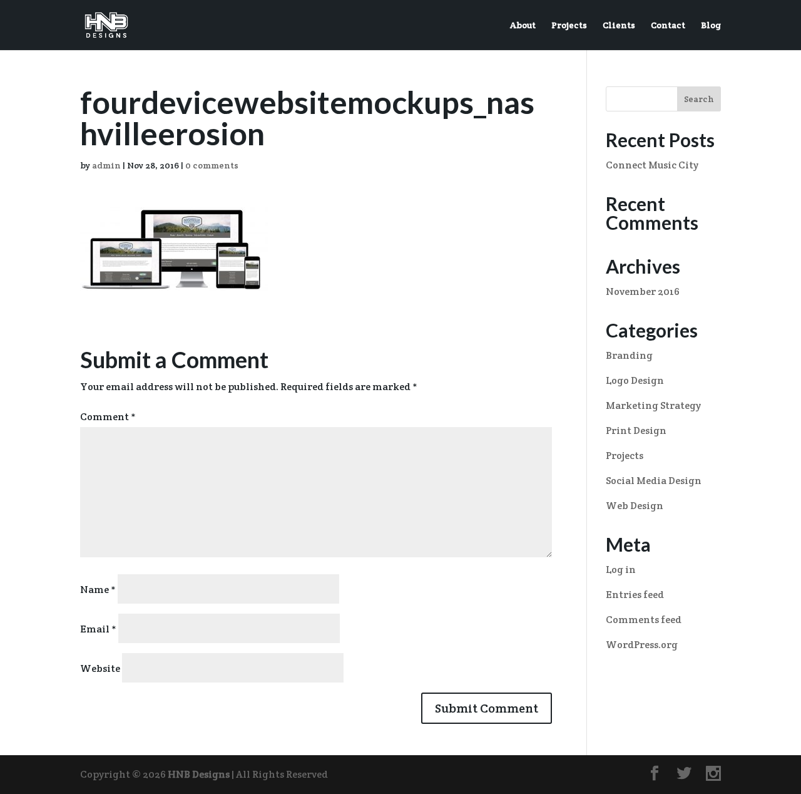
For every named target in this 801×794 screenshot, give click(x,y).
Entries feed (635, 594)
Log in (621, 569)
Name (98, 589)
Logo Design (635, 380)
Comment (108, 416)
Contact (668, 26)
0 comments (211, 165)
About (523, 26)
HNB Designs (199, 774)
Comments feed (643, 619)
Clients (619, 26)
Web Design (634, 505)
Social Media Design (654, 480)
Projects (569, 26)
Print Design (636, 430)
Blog (711, 26)
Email (98, 629)
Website (100, 668)
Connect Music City (652, 165)
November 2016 (643, 291)
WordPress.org (642, 644)
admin (106, 165)
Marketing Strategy (653, 405)
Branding (629, 355)
